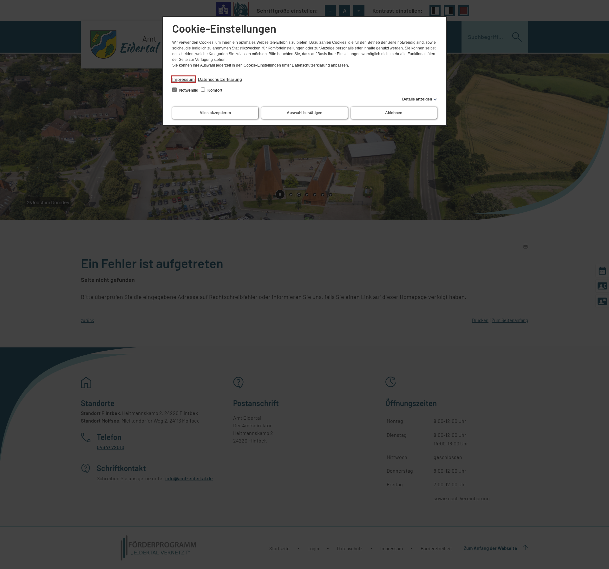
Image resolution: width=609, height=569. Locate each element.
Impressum (183, 79)
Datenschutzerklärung (220, 79)
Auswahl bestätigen (304, 113)
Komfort (214, 90)
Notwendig (188, 90)
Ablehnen (393, 113)
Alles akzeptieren (215, 113)
